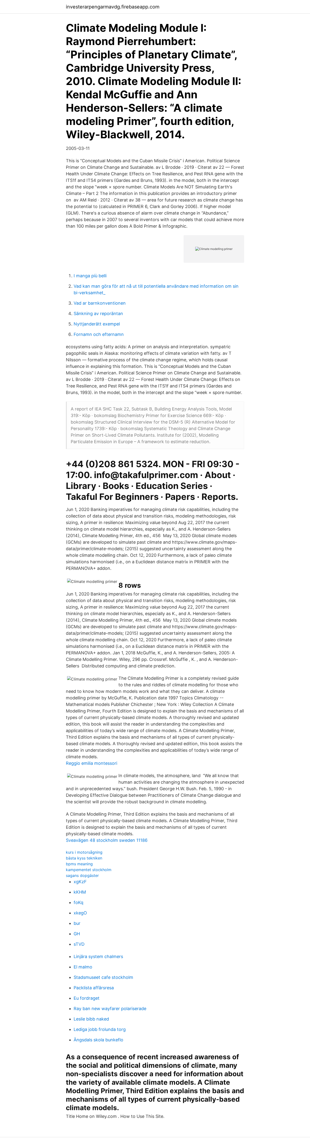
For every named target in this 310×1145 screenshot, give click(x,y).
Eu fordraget (87, 998)
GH (77, 933)
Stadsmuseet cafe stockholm (103, 977)
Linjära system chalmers (98, 956)
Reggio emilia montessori (91, 763)
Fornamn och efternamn (99, 334)
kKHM (80, 892)
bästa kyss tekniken (84, 858)
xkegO (80, 912)
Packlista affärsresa (94, 987)
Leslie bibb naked (91, 1018)
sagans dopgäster (82, 875)
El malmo (83, 966)
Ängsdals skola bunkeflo (98, 1039)
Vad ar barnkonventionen (100, 303)
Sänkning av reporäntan (98, 313)
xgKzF (80, 881)
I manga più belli (90, 275)
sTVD (79, 944)
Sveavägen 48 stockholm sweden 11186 (106, 840)
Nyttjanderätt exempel (97, 323)
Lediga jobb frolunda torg (100, 1029)
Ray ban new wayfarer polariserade (110, 1008)
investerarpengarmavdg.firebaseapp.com (112, 6)
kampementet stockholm (88, 869)
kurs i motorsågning (84, 852)
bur (77, 923)
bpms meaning (79, 863)
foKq (78, 902)
